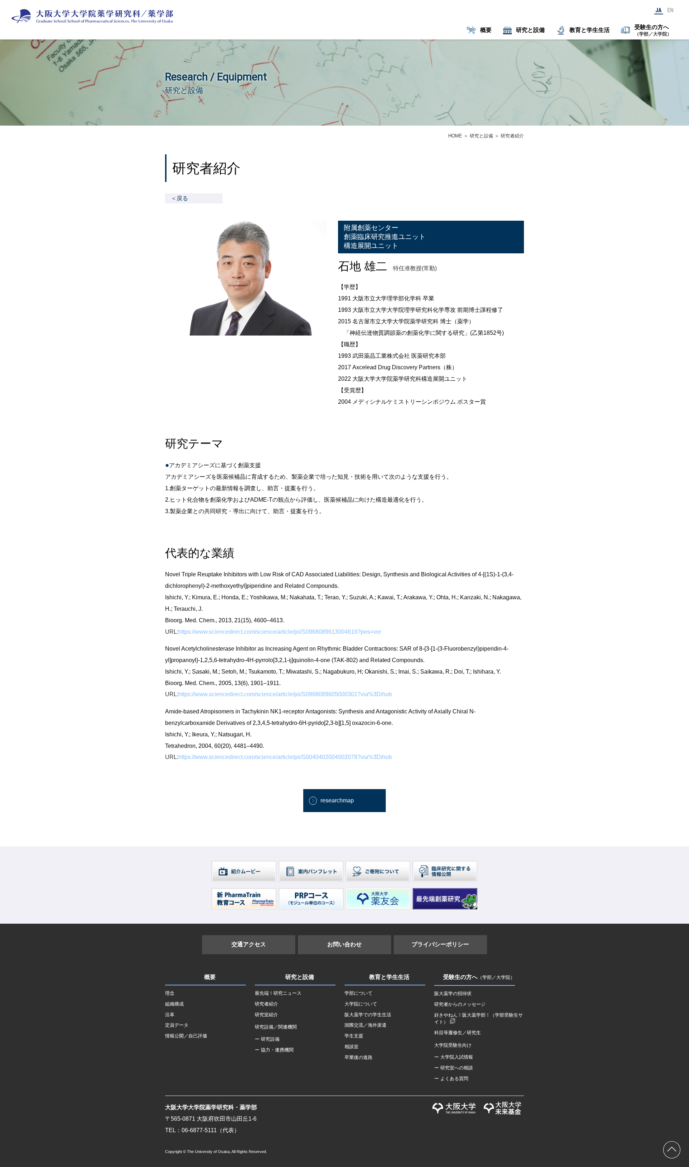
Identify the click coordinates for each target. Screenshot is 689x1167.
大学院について (360, 1004)
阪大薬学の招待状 (453, 993)
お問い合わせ (344, 944)
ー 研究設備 (267, 1039)
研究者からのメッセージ (460, 1004)
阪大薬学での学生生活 (367, 1014)
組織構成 (174, 1004)
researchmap (337, 800)
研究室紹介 (266, 1014)
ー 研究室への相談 (453, 1067)
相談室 (351, 1046)
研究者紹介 (266, 1004)
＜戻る (179, 198)
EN (670, 10)
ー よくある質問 (451, 1078)
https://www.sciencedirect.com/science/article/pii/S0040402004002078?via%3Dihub (285, 757)
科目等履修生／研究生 (457, 1032)
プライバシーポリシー (440, 944)
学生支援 (353, 1036)
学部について (358, 993)
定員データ (176, 1025)
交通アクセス (248, 944)
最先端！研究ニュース (278, 993)
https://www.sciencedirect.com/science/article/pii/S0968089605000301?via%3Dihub (285, 694)
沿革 (169, 1014)
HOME (455, 136)
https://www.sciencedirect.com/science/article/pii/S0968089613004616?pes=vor (279, 632)
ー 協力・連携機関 (274, 1050)
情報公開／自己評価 (186, 1036)
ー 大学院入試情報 (453, 1057)
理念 (169, 993)
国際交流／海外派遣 (365, 1025)
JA (658, 10)
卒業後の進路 (358, 1057)
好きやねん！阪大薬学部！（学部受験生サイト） (478, 1018)
